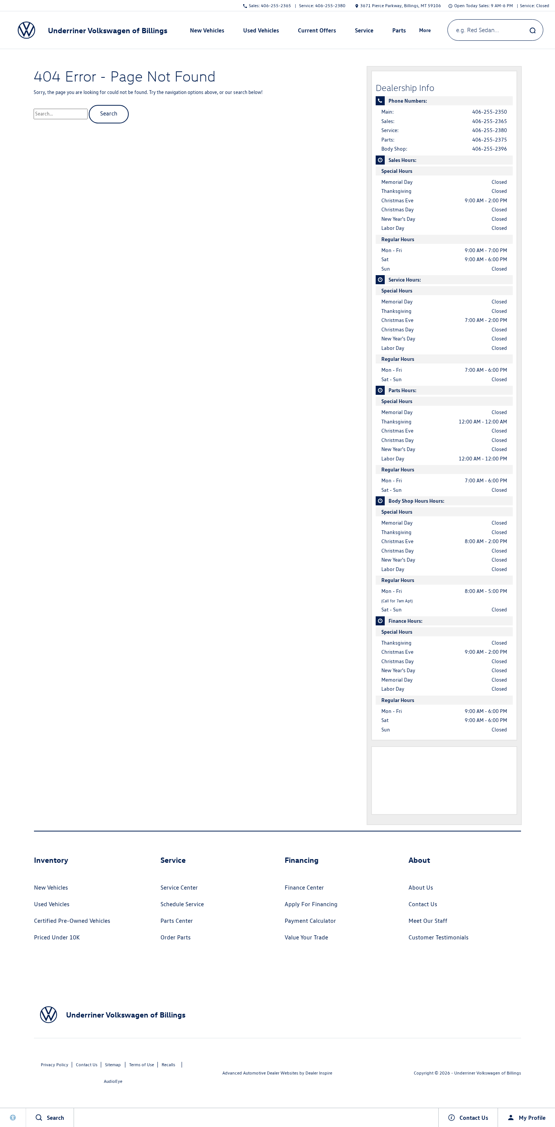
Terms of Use (141, 1064)
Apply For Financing (311, 904)
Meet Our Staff (428, 920)
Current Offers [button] (317, 31)
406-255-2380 (489, 130)
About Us (421, 887)
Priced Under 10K (57, 937)
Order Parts (175, 937)
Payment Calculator (310, 920)
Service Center (179, 887)
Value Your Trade (306, 937)
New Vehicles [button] (207, 31)
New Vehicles (51, 887)
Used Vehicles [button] (261, 31)
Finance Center (304, 887)
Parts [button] (399, 31)
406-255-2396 (489, 149)
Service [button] (364, 31)
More (425, 31)
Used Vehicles (51, 904)
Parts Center (176, 920)
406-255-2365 (489, 121)
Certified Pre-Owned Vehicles (72, 920)
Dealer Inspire (318, 1073)
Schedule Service (182, 904)
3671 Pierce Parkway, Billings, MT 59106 (400, 5)
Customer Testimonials (439, 937)
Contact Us (423, 904)
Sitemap (113, 1064)
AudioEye (113, 1081)
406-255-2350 (489, 112)
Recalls (168, 1064)
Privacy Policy (54, 1064)
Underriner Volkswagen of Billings (487, 1073)
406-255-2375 (489, 140)
